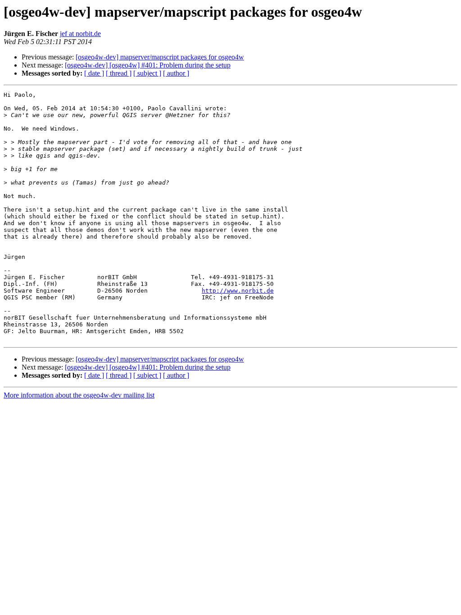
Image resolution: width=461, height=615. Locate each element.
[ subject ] (147, 73)
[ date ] (94, 73)
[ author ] (176, 73)
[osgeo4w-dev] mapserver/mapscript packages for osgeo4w (160, 57)
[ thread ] (118, 73)
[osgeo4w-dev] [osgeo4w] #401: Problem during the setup (147, 65)
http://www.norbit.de (238, 290)
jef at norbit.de (80, 33)
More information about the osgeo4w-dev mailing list (79, 395)
